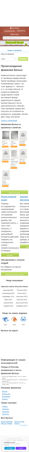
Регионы (11, 45)
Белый (4, 391)
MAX (22, 448)
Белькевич (6, 396)
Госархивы (16, 45)
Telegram (10, 448)
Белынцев (6, 394)
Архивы (6, 45)
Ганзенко (5, 412)
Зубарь (5, 406)
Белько (5, 399)
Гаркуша (5, 414)
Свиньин (5, 409)
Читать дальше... (24, 425)
